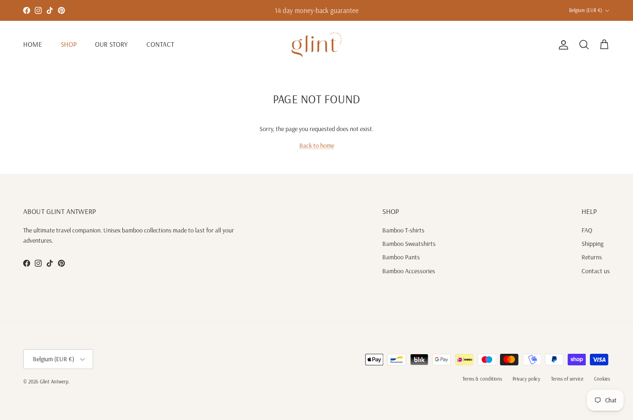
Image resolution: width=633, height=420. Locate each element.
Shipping (592, 243)
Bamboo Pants (401, 257)
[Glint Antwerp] (317, 44)
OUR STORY (111, 44)
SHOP (68, 44)
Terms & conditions (482, 379)
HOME (32, 44)
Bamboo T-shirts (403, 230)
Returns (592, 257)
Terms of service (567, 379)
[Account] (561, 44)
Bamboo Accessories (408, 271)
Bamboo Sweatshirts (409, 243)
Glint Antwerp (54, 381)
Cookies (602, 379)
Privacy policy (526, 379)
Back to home (316, 145)
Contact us (596, 271)
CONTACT (160, 44)
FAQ (587, 230)
